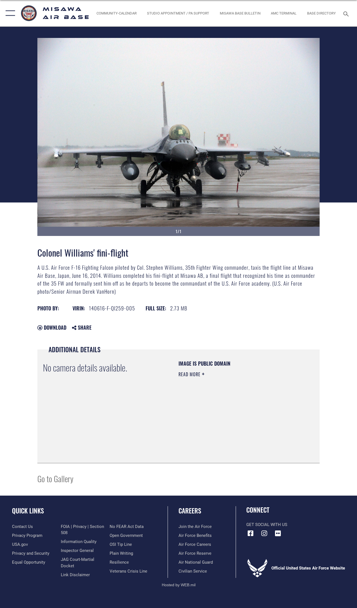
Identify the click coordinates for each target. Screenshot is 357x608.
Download (54, 327)
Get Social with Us (266, 524)
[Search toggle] (347, 13)
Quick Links (28, 510)
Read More (190, 374)
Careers (189, 510)
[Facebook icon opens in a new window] (250, 533)
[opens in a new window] (278, 533)
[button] (9, 13)
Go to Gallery (55, 478)
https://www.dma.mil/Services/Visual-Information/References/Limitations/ (228, 421)
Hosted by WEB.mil (179, 585)
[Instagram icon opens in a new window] (264, 533)
